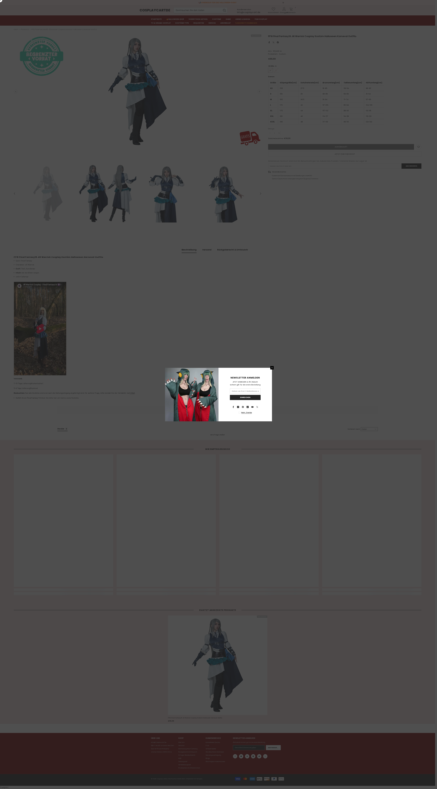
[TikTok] (247, 407)
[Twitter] (257, 407)
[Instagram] (238, 407)
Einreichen (245, 397)
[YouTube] (252, 407)
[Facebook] (233, 407)
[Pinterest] (242, 407)
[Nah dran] (272, 367)
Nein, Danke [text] (246, 412)
